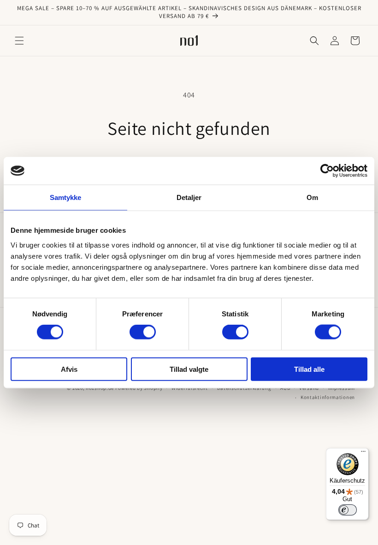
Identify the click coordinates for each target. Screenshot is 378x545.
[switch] (143, 332)
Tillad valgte (189, 369)
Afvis (69, 369)
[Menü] (363, 453)
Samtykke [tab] (66, 197)
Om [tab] (312, 197)
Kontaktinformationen (328, 397)
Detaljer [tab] (189, 197)
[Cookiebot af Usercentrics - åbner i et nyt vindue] (327, 171)
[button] (19, 40)
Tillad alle (309, 369)
